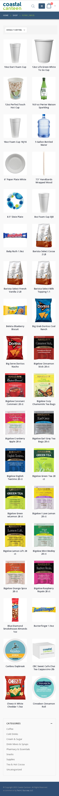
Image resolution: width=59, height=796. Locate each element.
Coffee (9, 728)
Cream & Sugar (14, 739)
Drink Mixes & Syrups (17, 744)
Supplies (10, 759)
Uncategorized (14, 769)
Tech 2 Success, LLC (25, 790)
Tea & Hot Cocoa (15, 764)
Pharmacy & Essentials (18, 749)
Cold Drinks (12, 734)
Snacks (10, 754)
